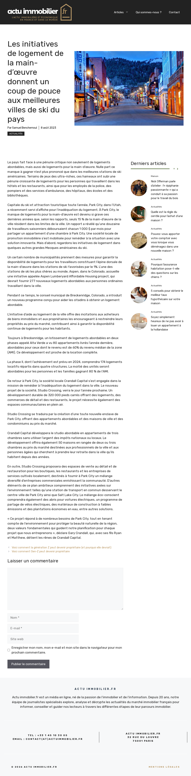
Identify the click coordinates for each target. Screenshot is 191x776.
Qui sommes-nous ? (149, 12)
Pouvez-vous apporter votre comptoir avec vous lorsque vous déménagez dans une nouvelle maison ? (165, 242)
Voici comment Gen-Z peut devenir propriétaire (41, 551)
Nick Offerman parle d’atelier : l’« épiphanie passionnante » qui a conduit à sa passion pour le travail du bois (165, 190)
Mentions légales (164, 767)
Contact (174, 12)
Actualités (16, 133)
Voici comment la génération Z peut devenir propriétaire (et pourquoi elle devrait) (61, 547)
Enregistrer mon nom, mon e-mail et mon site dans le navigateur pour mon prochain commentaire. (67, 650)
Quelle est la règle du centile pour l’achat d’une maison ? (167, 216)
